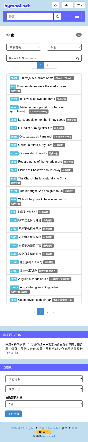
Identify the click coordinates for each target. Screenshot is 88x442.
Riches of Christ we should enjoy (41, 170)
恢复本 (12, 353)
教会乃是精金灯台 (31, 253)
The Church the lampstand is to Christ (39, 180)
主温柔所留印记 (29, 212)
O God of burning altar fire (37, 128)
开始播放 (13, 414)
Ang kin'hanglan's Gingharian (34, 289)
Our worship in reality (34, 153)
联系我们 (16, 428)
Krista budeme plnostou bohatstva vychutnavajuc (37, 109)
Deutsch (53, 428)
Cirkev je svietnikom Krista (41, 78)
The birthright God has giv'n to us (42, 191)
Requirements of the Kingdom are (42, 161)
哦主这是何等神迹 (31, 220)
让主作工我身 (33, 270)
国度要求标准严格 (31, 228)
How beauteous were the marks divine (38, 88)
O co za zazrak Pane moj (41, 136)
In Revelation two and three (38, 99)
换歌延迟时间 (14, 397)
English (30, 428)
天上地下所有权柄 (31, 237)
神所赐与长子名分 (32, 262)
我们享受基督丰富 (31, 245)
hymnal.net (48, 436)
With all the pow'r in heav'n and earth (38, 201)
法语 (41, 428)
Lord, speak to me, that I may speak (43, 119)
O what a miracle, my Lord (37, 145)
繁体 (74, 428)
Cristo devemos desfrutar (42, 300)
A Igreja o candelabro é (40, 279)
